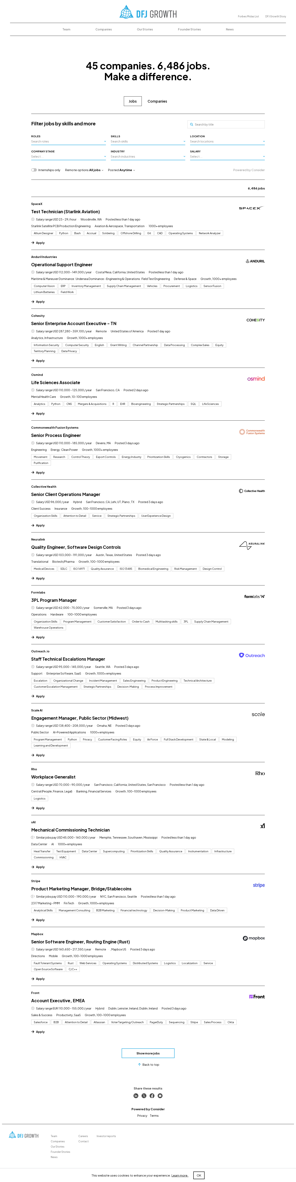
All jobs (94, 170)
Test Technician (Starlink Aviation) (65, 211)
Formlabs (38, 592)
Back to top (151, 1064)
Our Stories (145, 29)
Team (66, 29)
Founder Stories (189, 29)
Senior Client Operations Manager (65, 494)
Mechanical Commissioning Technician (70, 830)
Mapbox (37, 934)
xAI (33, 822)
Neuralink (38, 539)
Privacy (142, 1115)
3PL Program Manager (54, 600)
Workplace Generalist (53, 777)
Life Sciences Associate (55, 382)
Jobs (133, 101)
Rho (34, 769)
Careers (83, 1136)
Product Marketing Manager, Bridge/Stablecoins (81, 888)
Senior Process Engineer (56, 435)
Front (35, 993)
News (230, 29)
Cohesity (38, 315)
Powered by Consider (249, 170)
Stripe (35, 881)
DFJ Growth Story (275, 16)
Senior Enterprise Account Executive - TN (73, 323)
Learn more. (180, 1175)
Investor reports (106, 1136)
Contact (83, 1141)
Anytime (125, 170)
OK (199, 1175)
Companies (103, 29)
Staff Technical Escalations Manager (68, 659)
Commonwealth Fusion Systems (55, 427)
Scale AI (36, 710)
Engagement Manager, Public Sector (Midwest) (79, 718)
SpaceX (36, 204)
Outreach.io (40, 651)
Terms (154, 1115)
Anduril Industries (44, 257)
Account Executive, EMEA (58, 1000)
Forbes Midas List (248, 16)
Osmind (37, 374)
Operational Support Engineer (61, 264)
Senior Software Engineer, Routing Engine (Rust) (80, 941)
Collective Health (43, 486)
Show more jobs (148, 1053)
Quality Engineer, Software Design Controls (76, 547)
